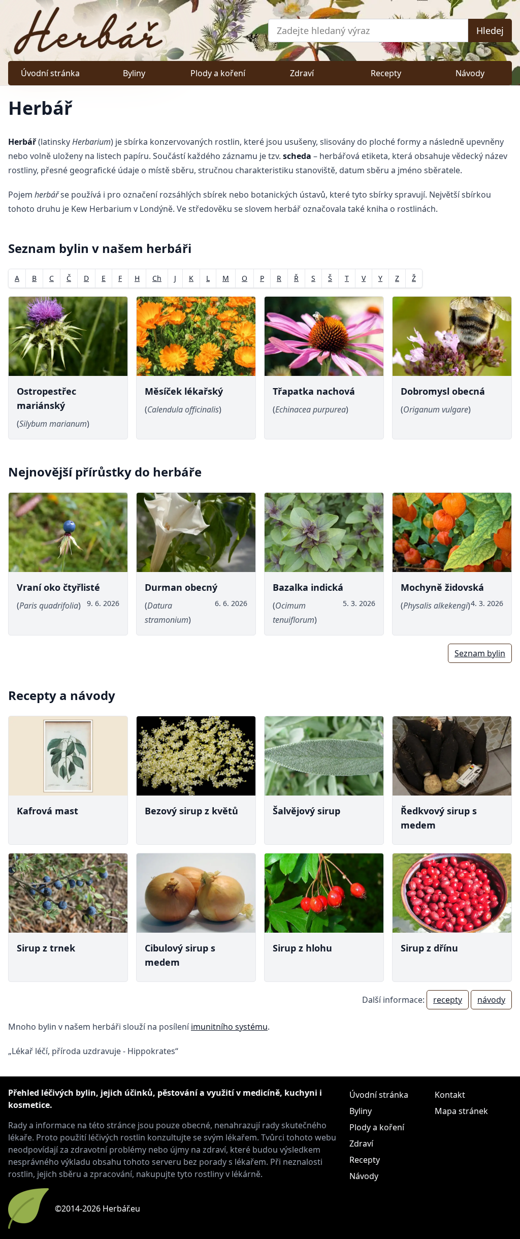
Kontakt (450, 1094)
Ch (156, 278)
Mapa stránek (461, 1111)
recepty (447, 999)
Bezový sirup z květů (191, 811)
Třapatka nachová (314, 391)
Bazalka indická (308, 587)
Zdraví (302, 73)
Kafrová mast (47, 811)
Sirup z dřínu (429, 948)
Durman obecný (181, 587)
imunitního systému (229, 1026)
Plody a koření (217, 73)
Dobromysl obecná (443, 391)
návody (491, 999)
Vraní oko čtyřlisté (58, 587)
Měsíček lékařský (184, 391)
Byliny (134, 73)
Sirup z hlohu (302, 948)
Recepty (386, 73)
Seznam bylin (479, 653)
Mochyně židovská (442, 587)
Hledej (490, 30)
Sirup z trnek (46, 948)
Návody (470, 73)
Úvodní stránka (50, 73)
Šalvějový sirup (306, 811)
